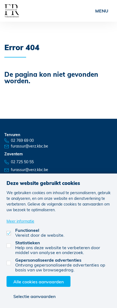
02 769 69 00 (22, 140)
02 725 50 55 (22, 161)
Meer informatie (20, 221)
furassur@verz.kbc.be (29, 146)
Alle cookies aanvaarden (38, 281)
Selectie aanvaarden (34, 296)
